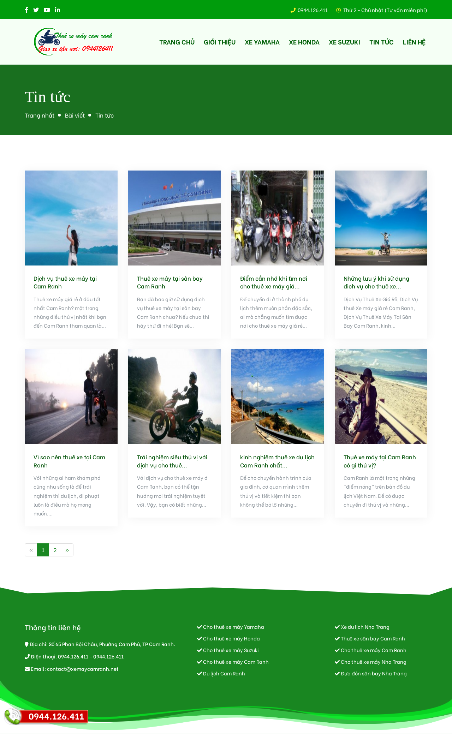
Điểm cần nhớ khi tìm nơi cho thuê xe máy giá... (273, 282)
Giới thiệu (220, 41)
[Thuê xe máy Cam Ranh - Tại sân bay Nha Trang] (74, 41)
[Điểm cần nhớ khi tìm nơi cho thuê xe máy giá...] (277, 217)
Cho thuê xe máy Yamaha (233, 626)
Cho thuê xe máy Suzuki (230, 650)
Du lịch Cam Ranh (223, 673)
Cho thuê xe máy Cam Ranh (235, 661)
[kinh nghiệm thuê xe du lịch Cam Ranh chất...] (277, 396)
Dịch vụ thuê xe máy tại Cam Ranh (65, 282)
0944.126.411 (313, 9)
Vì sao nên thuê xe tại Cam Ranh (69, 461)
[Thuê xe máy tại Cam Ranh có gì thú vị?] (381, 396)
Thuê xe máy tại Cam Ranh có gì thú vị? (380, 461)
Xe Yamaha (262, 41)
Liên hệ (414, 41)
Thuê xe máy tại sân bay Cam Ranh (170, 282)
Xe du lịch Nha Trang (364, 626)
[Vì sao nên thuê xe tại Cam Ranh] (71, 396)
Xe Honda (304, 41)
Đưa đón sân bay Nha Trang (373, 673)
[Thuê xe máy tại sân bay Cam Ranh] (174, 217)
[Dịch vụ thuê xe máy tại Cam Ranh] (71, 217)
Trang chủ (177, 41)
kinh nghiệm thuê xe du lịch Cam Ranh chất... (277, 461)
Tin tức (381, 41)
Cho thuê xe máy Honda (231, 638)
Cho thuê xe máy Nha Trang (373, 661)
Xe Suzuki (344, 41)
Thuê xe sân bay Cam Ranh (372, 638)
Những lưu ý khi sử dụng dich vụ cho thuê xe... (376, 282)
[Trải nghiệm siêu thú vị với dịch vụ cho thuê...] (174, 396)
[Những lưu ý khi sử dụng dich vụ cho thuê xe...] (381, 217)
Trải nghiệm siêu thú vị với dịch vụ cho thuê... (172, 461)
